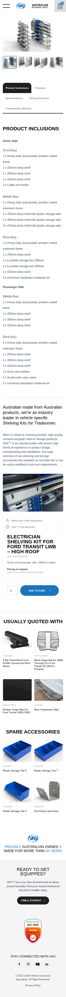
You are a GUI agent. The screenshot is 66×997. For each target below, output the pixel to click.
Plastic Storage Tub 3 (15, 811)
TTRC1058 (7, 656)
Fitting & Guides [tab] (39, 98)
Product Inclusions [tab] (17, 88)
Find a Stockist (31, 900)
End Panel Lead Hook (46, 811)
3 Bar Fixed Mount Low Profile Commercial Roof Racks (16, 663)
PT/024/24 (7, 766)
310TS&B (38, 705)
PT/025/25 (38, 766)
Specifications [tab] (14, 98)
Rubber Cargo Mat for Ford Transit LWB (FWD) (16, 711)
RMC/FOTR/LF (9, 705)
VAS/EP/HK (39, 807)
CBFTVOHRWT (41, 656)
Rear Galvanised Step (46, 709)
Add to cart (37, 590)
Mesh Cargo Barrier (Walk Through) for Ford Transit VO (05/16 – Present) (48, 664)
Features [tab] (40, 88)
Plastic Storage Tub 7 (46, 770)
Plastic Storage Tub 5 (15, 770)
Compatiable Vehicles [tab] (19, 108)
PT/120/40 (7, 807)
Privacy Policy (33, 985)
